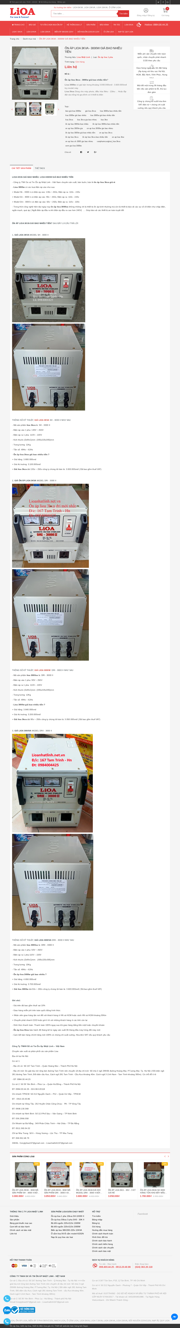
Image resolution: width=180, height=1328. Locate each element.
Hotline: (156, 25)
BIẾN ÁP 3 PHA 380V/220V (40, 1320)
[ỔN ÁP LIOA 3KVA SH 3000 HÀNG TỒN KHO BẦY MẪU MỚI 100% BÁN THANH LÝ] (122, 1174)
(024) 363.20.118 (143, 1267)
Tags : (67, 107)
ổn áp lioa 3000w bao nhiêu (76, 124)
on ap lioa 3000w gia (74, 128)
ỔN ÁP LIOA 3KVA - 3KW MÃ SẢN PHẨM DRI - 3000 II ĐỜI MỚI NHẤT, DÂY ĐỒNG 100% (25, 1193)
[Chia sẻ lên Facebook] (81, 152)
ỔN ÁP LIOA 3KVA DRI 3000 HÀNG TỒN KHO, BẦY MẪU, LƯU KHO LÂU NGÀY (153, 1193)
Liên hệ (13, 1233)
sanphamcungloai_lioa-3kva (108, 141)
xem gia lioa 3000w (73, 146)
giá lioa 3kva (90, 111)
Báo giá (62, 2)
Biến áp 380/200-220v (64, 32)
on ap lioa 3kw (118, 137)
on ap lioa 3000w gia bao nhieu (100, 128)
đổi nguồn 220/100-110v (88, 32)
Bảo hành (104, 25)
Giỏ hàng (96, 1226)
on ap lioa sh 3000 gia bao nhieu (79, 141)
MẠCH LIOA (59, 1320)
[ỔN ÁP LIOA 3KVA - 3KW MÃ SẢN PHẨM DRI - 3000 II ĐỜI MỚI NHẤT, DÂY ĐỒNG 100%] (26, 1174)
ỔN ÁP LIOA (21, 1320)
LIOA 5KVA (85, 1320)
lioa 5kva (129, 25)
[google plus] (168, 2)
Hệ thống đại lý (74, 25)
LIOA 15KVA (122, 1320)
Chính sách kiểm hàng (102, 1244)
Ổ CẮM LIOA (73, 1320)
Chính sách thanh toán (102, 1233)
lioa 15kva (45, 32)
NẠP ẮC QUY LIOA (161, 1320)
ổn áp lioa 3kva (71, 137)
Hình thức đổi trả (100, 1237)
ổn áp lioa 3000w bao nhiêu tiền (106, 124)
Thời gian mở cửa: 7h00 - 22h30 (24, 2)
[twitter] (158, 2)
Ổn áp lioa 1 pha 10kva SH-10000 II (67, 1216)
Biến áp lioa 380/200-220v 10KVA (66, 1230)
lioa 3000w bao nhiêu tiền (110, 111)
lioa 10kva (31, 32)
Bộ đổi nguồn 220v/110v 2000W (65, 1226)
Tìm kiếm (96, 1216)
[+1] (95, 152)
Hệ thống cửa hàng (48, 2)
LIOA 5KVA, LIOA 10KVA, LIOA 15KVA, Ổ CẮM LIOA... (97, 7)
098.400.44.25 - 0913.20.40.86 (115, 1267)
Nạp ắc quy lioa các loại (62, 1237)
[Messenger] (174, 1317)
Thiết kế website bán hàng (67, 1326)
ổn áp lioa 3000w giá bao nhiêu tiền (80, 133)
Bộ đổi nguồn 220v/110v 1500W (65, 1223)
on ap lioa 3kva (105, 133)
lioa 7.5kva (17, 32)
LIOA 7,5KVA (97, 1320)
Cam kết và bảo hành (20, 1226)
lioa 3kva (69, 120)
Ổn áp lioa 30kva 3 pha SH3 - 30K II (67, 1219)
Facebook (143, 1214)
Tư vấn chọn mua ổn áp (51, 25)
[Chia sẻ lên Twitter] (88, 152)
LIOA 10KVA (109, 1320)
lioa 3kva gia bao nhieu (87, 120)
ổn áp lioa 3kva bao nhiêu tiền (95, 137)
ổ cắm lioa (109, 32)
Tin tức (116, 25)
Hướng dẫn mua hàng (102, 1230)
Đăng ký (151, 15)
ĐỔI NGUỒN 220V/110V (140, 1320)
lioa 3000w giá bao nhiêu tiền (102, 115)
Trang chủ (19, 25)
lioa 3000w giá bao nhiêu (75, 115)
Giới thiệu (14, 1216)
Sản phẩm (90, 25)
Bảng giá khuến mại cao (21, 1223)
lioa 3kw (104, 120)
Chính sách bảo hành (102, 1240)
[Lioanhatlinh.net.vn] (28, 13)
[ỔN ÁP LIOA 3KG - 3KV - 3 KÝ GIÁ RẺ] (90, 1174)
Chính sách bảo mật (101, 1251)
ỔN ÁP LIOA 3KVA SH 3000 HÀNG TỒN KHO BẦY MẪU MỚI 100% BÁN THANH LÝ (120, 1193)
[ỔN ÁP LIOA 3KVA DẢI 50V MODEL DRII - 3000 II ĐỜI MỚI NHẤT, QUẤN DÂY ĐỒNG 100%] (58, 1174)
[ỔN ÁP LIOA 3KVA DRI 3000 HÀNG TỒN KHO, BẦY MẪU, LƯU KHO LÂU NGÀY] (154, 1174)
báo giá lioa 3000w (73, 111)
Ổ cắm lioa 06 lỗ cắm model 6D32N (67, 1233)
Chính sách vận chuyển (103, 1247)
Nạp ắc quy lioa (125, 32)
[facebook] (163, 2)
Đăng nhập (141, 15)
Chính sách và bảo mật (20, 1230)
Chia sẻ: (68, 152)
